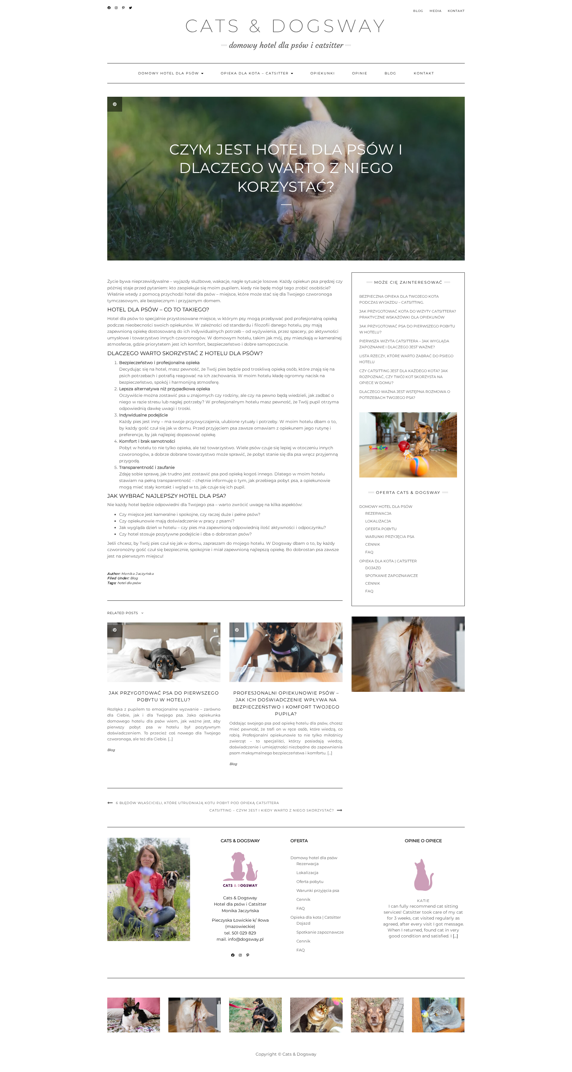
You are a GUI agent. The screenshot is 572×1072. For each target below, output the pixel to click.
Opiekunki (322, 73)
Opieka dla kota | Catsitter (388, 561)
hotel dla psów (129, 583)
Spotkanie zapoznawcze (391, 575)
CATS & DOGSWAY (286, 26)
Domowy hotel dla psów (169, 73)
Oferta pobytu (381, 529)
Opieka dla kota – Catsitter (255, 73)
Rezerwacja (378, 513)
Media (436, 11)
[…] (455, 936)
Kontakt (456, 11)
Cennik (372, 544)
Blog (418, 11)
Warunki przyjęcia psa (389, 536)
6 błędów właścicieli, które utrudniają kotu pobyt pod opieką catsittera (197, 803)
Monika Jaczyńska (137, 574)
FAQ (369, 552)
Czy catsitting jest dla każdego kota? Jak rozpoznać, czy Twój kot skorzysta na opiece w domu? (403, 377)
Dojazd (373, 568)
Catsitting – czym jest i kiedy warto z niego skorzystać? (271, 810)
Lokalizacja (378, 521)
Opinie (359, 73)
